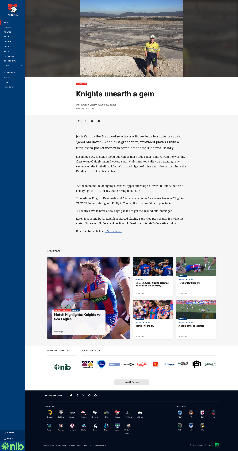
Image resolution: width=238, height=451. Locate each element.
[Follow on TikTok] (71, 395)
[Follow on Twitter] (83, 395)
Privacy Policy (61, 445)
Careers (72, 445)
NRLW (7, 51)
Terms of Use (49, 445)
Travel (8, 32)
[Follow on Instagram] (89, 395)
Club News (81, 84)
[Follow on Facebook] (77, 395)
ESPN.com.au (113, 231)
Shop (6, 82)
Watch (7, 27)
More (7, 66)
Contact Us (87, 445)
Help (78, 445)
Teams (7, 46)
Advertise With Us (99, 445)
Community (10, 61)
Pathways (9, 56)
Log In (10, 438)
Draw (7, 37)
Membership (9, 72)
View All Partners (132, 382)
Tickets (7, 77)
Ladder (8, 42)
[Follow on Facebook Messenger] (95, 395)
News (7, 22)
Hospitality (9, 87)
